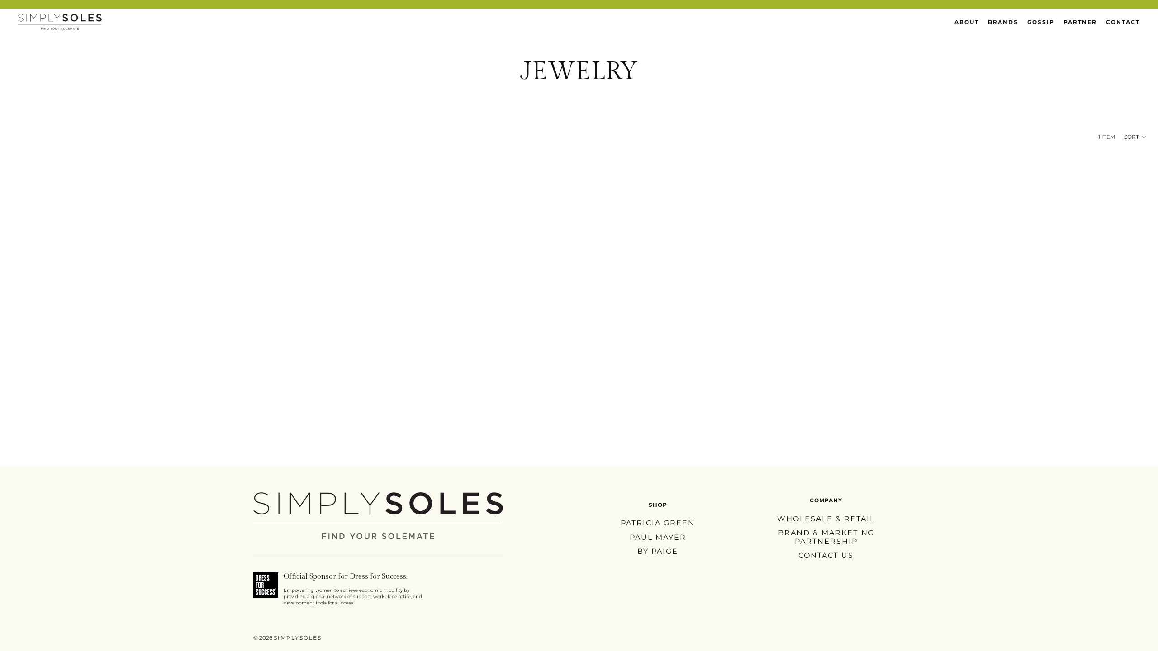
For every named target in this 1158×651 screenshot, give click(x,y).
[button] (1135, 137)
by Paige (657, 551)
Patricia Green (658, 523)
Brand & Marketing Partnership (826, 537)
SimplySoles (298, 637)
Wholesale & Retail (826, 518)
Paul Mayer (658, 537)
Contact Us (826, 555)
